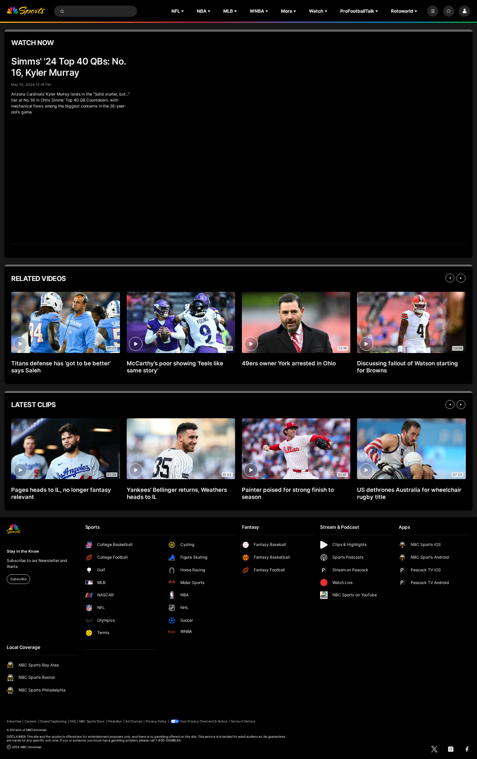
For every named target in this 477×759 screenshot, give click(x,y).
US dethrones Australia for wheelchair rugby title (409, 493)
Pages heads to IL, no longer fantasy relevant (61, 493)
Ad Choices (133, 721)
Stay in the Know (23, 551)
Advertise (14, 721)
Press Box (115, 721)
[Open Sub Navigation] (183, 11)
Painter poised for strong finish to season (288, 493)
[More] (432, 11)
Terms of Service (243, 721)
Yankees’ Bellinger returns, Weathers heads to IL (177, 493)
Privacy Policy (156, 721)
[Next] (461, 278)
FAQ (73, 721)
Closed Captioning (53, 721)
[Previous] (449, 278)
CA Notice (219, 721)
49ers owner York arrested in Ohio (289, 363)
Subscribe (18, 579)
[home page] (26, 11)
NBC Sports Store (91, 721)
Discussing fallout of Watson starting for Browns (407, 367)
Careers (30, 721)
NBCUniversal (36, 730)
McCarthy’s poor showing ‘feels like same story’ (175, 367)
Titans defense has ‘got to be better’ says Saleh (60, 367)
